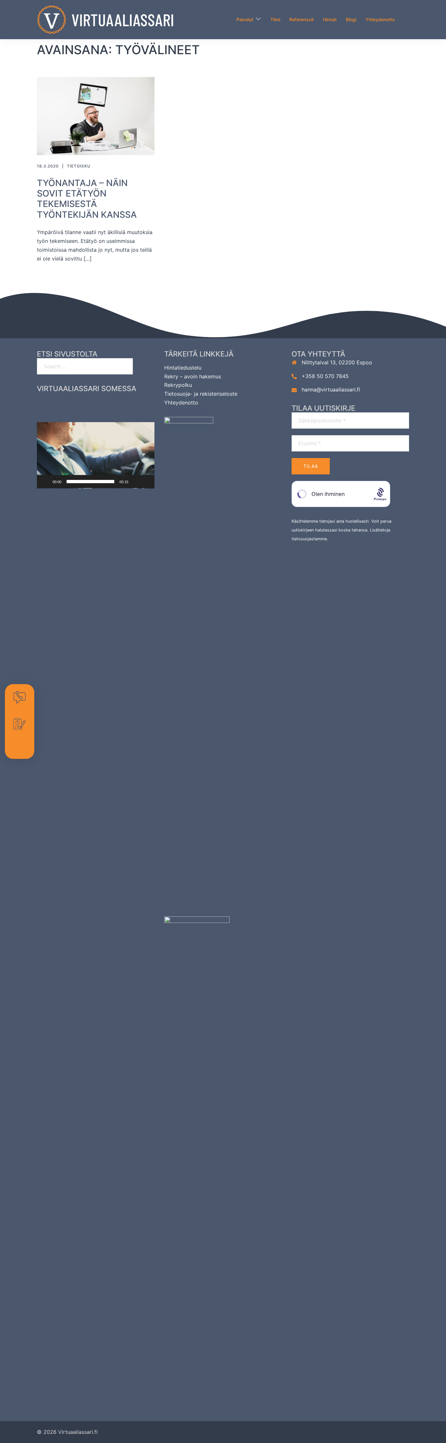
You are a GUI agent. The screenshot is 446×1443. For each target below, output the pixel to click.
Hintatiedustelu (182, 367)
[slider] (90, 481)
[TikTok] (134, 406)
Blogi (351, 19)
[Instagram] (82, 406)
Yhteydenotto (380, 19)
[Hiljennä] (135, 481)
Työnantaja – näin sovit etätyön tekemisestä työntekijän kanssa (87, 199)
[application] (95, 455)
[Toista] (45, 481)
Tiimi (275, 19)
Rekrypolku (178, 385)
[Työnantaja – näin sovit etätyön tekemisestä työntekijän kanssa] (95, 115)
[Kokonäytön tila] (146, 481)
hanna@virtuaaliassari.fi (331, 389)
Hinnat (330, 19)
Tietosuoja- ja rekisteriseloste (200, 393)
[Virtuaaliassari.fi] (105, 19)
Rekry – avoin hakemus (192, 376)
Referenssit (301, 19)
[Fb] (57, 406)
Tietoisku (78, 166)
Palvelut (244, 19)
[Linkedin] (108, 406)
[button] (96, 455)
